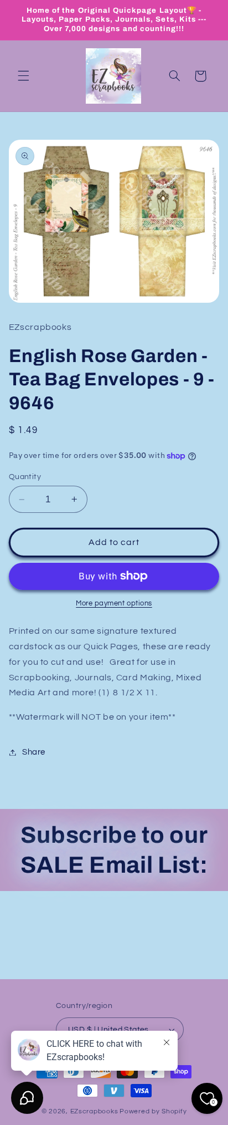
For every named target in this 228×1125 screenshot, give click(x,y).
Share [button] (33, 752)
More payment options (114, 603)
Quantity (25, 477)
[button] (23, 76)
